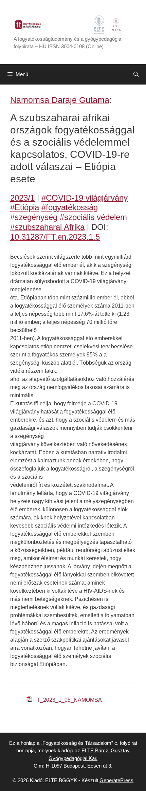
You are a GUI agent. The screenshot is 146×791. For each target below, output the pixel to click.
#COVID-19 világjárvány (84, 197)
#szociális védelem (93, 217)
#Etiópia (24, 207)
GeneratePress (116, 780)
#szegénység (33, 217)
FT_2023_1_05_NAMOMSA (67, 700)
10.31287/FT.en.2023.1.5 (55, 236)
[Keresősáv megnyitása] (136, 74)
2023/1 (22, 197)
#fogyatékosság (69, 207)
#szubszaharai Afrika (47, 227)
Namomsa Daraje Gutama (59, 100)
